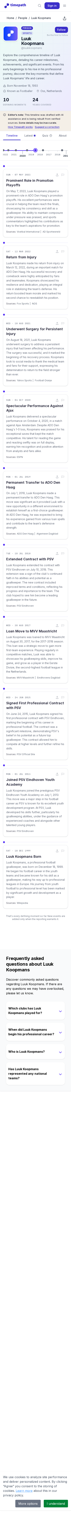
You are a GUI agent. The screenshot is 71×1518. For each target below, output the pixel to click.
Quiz (45, 135)
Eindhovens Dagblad (48, 677)
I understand (56, 1503)
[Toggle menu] (64, 5)
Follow (61, 29)
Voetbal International (28, 231)
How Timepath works (20, 126)
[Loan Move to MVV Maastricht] (43, 150)
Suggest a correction (47, 126)
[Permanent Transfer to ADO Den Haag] (27, 150)
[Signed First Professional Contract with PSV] (62, 150)
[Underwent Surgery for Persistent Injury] (8, 150)
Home (10, 18)
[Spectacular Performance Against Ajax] (16, 150)
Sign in (52, 5)
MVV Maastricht (25, 677)
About (63, 135)
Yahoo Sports (24, 380)
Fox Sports (23, 303)
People (22, 18)
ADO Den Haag (25, 533)
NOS (34, 303)
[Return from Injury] (3, 150)
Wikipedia (22, 903)
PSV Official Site (26, 754)
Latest (28, 135)
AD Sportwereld (51, 231)
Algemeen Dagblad (47, 533)
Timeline (12, 135)
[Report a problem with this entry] (63, 175)
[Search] (39, 5)
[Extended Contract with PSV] (35, 150)
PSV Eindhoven (25, 605)
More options (28, 1503)
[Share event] (57, 175)
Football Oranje (43, 380)
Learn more (24, 1491)
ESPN (20, 457)
